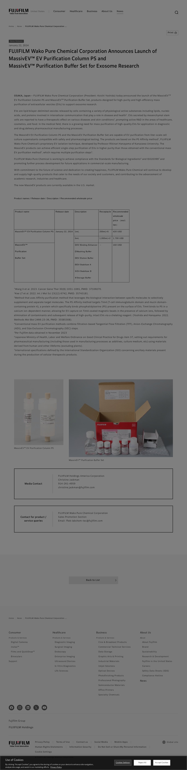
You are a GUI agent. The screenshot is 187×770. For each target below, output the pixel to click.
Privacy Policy (56, 767)
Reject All (142, 763)
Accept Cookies (161, 763)
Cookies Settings (123, 763)
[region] (93, 763)
